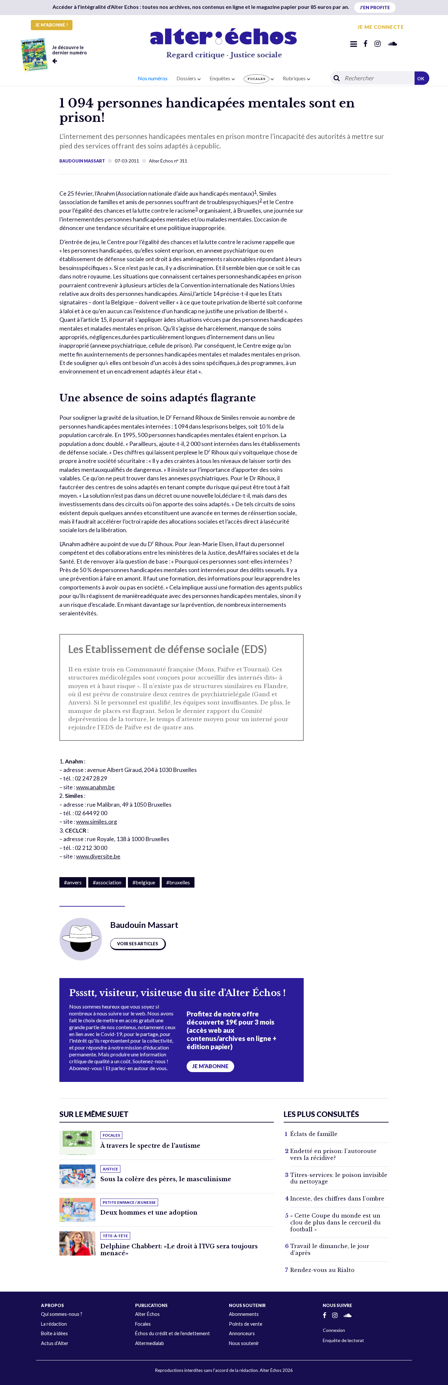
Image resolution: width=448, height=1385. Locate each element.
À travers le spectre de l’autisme (150, 1145)
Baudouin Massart (82, 161)
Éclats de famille (313, 1134)
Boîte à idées (54, 1333)
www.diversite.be (98, 856)
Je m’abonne (210, 1066)
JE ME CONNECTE (380, 27)
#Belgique (143, 882)
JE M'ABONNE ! (51, 25)
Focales (143, 1324)
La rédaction (54, 1324)
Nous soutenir (244, 1343)
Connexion (334, 1330)
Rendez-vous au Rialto (322, 1270)
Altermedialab (149, 1343)
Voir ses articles (137, 943)
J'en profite (375, 7)
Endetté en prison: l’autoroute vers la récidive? (333, 1154)
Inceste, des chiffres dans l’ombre (337, 1198)
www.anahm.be (95, 787)
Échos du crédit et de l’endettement (172, 1333)
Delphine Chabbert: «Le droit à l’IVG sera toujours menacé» (179, 1250)
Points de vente (245, 1324)
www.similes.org (96, 821)
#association (107, 882)
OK (420, 78)
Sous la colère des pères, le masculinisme (165, 1179)
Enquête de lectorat (343, 1340)
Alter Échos (147, 1314)
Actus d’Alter (55, 1343)
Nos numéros (153, 78)
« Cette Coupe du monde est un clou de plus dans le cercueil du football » (335, 1222)
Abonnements (244, 1314)
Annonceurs (242, 1333)
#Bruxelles (178, 882)
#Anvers (73, 882)
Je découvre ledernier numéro (69, 50)
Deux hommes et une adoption (148, 1212)
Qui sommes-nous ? (61, 1314)
